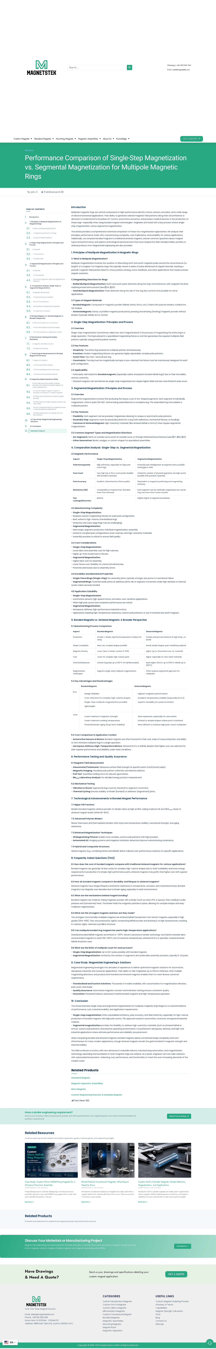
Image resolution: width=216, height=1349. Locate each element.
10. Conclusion (35, 426)
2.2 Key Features (38, 254)
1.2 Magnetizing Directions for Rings (44, 233)
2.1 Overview (36, 249)
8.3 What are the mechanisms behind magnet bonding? (48, 397)
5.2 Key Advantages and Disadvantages (46, 327)
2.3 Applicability (38, 259)
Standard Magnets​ (42, 138)
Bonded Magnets (111, 1318)
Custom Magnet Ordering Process (172, 1301)
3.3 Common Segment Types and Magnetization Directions (49, 280)
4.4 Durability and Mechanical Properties (46, 306)
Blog (158, 1318)
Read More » (29, 1202)
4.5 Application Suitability (41, 311)
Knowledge (121, 138)
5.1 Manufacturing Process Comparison (45, 323)
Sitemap (160, 1324)
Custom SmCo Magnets (114, 1305)
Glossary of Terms (164, 1305)
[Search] (129, 67)
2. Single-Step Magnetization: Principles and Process (47, 244)
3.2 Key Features (38, 275)
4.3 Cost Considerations (41, 302)
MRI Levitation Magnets (114, 1311)
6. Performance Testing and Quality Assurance (43, 338)
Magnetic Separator (112, 1331)
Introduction (34, 217)
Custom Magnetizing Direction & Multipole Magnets (96, 1094)
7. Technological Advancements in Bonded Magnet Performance (46, 354)
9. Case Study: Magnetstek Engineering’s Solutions (46, 420)
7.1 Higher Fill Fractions (39, 360)
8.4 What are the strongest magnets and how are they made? (49, 403)
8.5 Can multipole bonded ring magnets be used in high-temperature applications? (49, 408)
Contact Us (161, 1321)
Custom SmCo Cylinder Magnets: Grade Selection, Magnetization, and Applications (162, 1183)
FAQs (158, 1314)
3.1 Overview (36, 270)
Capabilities (161, 1308)
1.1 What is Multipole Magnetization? (44, 228)
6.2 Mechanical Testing (40, 348)
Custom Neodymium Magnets (117, 1301)
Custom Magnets (21, 138)
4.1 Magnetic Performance (41, 292)
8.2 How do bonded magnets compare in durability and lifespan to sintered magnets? (47, 392)
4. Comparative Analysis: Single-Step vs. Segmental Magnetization (45, 287)
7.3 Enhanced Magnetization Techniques (46, 370)
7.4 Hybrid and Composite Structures (45, 374)
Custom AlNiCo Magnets (114, 1308)
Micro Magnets (78, 1089)
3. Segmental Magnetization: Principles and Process (46, 265)
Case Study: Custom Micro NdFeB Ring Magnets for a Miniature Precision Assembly (50, 1183)
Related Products (38, 431)
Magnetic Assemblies (88, 138)
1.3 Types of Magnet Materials (42, 238)
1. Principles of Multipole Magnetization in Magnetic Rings (45, 223)
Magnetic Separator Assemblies (87, 1083)
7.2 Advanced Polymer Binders (43, 365)
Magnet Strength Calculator (169, 1311)
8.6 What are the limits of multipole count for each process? (48, 414)
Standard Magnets (80, 1078)
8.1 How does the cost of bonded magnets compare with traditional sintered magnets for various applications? (47, 385)
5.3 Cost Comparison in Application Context (47, 332)
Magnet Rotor (110, 1327)
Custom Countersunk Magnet (117, 1314)
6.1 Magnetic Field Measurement (42, 344)
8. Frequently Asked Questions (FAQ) (44, 379)
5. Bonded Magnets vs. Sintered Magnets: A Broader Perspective (46, 317)
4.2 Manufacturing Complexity (43, 297)
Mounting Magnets (64, 138)
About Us (107, 138)
